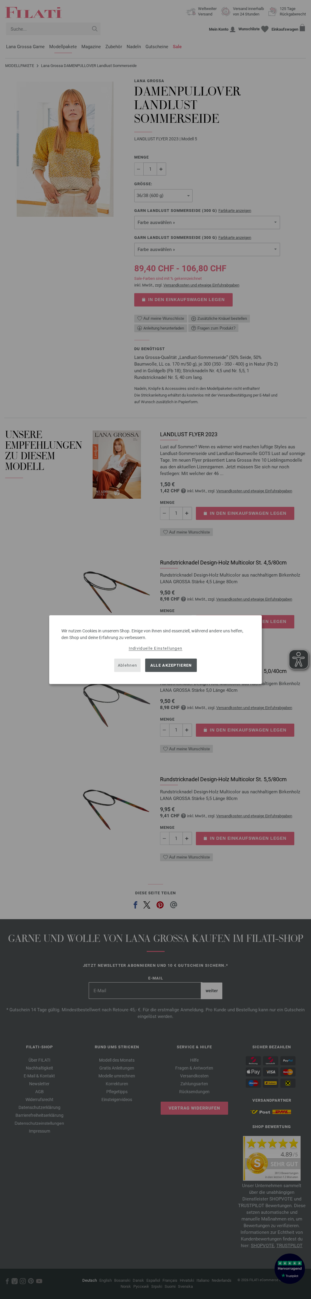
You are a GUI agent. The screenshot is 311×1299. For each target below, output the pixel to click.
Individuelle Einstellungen (156, 648)
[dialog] (155, 649)
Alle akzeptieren (171, 665)
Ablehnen (127, 665)
